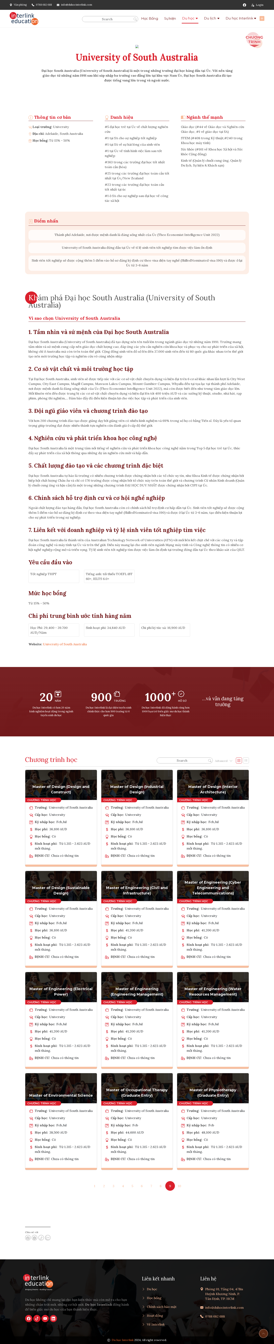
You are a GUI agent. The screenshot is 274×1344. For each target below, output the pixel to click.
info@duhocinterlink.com (76, 4)
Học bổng (154, 1298)
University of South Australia (65, 644)
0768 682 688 (44, 4)
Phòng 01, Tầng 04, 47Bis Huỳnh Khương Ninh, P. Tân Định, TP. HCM (224, 1294)
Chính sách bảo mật (162, 1307)
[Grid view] (239, 760)
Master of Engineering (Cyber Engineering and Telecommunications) (213, 887)
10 (179, 1186)
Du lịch (210, 18)
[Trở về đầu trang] (263, 1333)
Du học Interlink (239, 18)
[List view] (246, 760)
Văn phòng (20, 4)
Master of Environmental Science (61, 1095)
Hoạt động (155, 1316)
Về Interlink (156, 1324)
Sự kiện (170, 18)
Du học (188, 18)
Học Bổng (149, 18)
